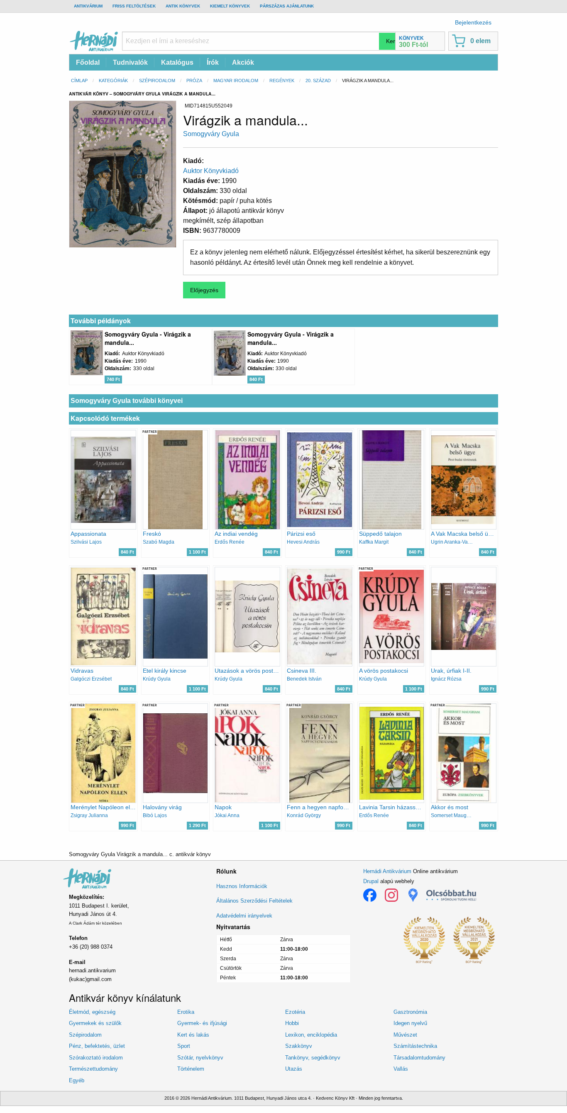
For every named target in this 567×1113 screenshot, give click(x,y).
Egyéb (76, 1080)
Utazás (293, 1069)
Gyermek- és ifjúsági (202, 1023)
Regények (281, 80)
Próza (194, 80)
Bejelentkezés (473, 22)
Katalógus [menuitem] (177, 62)
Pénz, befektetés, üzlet (97, 1046)
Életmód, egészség (92, 1012)
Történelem (190, 1069)
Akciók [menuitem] (243, 62)
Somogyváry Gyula (211, 133)
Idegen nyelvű (410, 1023)
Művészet (405, 1035)
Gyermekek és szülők (95, 1023)
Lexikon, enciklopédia (311, 1035)
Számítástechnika (415, 1046)
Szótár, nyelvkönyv (200, 1057)
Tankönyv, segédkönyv (312, 1057)
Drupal (371, 881)
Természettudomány (93, 1069)
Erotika (185, 1012)
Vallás (400, 1069)
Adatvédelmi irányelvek (244, 916)
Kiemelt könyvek (230, 6)
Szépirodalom (157, 80)
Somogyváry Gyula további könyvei (127, 400)
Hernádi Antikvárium (387, 871)
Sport (183, 1046)
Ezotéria (295, 1012)
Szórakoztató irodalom (96, 1057)
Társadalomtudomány (419, 1057)
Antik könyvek (183, 6)
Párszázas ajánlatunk (287, 6)
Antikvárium (88, 6)
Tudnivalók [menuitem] (130, 62)
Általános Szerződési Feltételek (254, 901)
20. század (318, 80)
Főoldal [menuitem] (88, 62)
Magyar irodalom (235, 80)
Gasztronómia (410, 1012)
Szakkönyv (298, 1046)
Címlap (79, 80)
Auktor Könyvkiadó (211, 170)
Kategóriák (113, 80)
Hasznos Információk (241, 886)
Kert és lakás (193, 1035)
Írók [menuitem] (213, 62)
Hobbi (292, 1023)
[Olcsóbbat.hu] (451, 895)
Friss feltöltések (134, 6)
